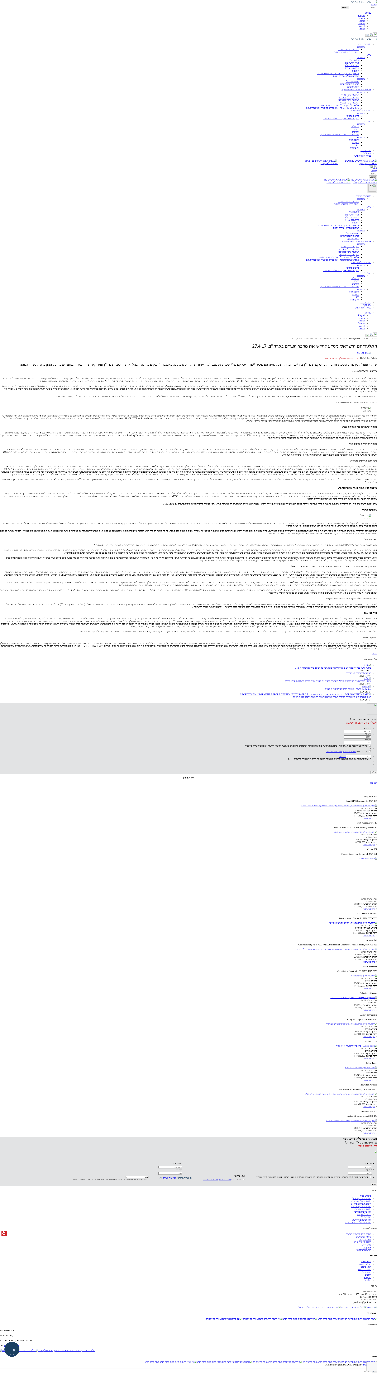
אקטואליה (354, 148)
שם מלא (366, 728)
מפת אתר (366, 1272)
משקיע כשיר (365, 1196)
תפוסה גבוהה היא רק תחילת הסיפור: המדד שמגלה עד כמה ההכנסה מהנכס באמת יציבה (332, 697)
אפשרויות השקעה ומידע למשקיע (356, 241)
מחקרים (355, 142)
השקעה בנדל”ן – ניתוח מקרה (346, 76)
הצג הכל (373, 783)
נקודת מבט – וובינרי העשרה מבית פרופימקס (339, 134)
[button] (363, 7)
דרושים (367, 1275)
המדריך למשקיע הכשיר (348, 49)
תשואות (355, 71)
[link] (375, 36)
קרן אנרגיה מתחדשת (361, 1219)
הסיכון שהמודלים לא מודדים (358, 673)
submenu (361, 47)
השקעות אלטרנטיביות (361, 262)
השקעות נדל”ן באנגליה (349, 102)
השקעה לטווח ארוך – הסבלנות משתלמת (341, 118)
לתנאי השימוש (349, 751)
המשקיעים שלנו (352, 65)
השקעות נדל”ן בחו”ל (350, 94)
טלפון (368, 734)
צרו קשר (367, 305)
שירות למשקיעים (363, 1236)
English (361, 15)
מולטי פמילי (366, 1217)
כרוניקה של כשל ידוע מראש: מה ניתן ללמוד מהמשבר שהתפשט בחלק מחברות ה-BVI (333, 668)
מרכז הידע (366, 273)
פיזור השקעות (365, 1239)
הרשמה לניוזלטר (364, 1250)
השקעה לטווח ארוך (362, 1242)
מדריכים (355, 132)
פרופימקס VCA (352, 68)
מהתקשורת (354, 140)
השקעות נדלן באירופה (361, 1206)
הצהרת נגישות (364, 1269)
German (361, 23)
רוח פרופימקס (353, 86)
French (362, 20)
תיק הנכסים (366, 302)
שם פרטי (367, 1163)
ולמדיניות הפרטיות (334, 751)
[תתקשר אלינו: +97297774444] (371, 36)
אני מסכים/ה (347, 751)
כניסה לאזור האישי (362, 307)
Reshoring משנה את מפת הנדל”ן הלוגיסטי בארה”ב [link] (348, 689)
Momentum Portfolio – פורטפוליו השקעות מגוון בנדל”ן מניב (332, 108)
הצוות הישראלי (352, 81)
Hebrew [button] (361, 18)
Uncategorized (354, 339)
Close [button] (374, 653)
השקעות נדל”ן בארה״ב (349, 97)
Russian (367, 1280)
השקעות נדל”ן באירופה (348, 100)
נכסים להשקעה (364, 1214)
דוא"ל (368, 740)
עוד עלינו (355, 126)
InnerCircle (366, 1261)
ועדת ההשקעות (352, 63)
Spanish (361, 26)
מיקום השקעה (369, 818)
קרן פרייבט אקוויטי (362, 1212)
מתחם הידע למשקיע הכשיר (346, 52)
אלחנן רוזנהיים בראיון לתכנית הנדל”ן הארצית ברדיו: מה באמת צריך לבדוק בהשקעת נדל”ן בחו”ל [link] (328, 681)
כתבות (356, 129)
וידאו (357, 145)
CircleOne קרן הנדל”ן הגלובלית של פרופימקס (339, 105)
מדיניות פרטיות (364, 1264)
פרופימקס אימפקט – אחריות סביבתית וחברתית (338, 73)
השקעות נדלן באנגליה (361, 1209)
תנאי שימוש (366, 1267)
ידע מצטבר (354, 60)
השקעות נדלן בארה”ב (361, 1204)
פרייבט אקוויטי (352, 116)
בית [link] (375, 339)
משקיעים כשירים (363, 196)
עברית (368, 312)
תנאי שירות (239, 1176)
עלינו (369, 206)
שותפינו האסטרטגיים (349, 84)
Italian (362, 28)
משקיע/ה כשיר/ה (169, 1178)
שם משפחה (177, 1163)
